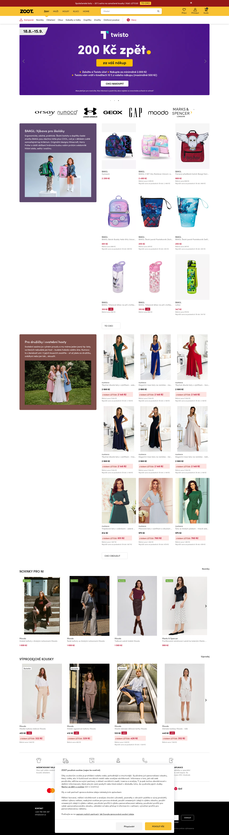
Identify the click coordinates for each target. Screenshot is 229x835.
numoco (105, 382)
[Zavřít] (191, 3)
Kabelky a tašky (73, 19)
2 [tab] (114, 100)
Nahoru (222, 819)
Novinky (40, 19)
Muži (55, 11)
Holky (65, 11)
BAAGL (105, 171)
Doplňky (87, 19)
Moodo (22, 638)
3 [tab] (118, 100)
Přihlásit (195, 13)
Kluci (76, 11)
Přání (184, 13)
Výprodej (205, 656)
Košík (206, 10)
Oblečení (50, 19)
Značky (97, 19)
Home (86, 11)
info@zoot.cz (40, 814)
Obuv (60, 19)
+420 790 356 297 (42, 811)
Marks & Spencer (170, 638)
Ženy (46, 11)
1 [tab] (110, 100)
